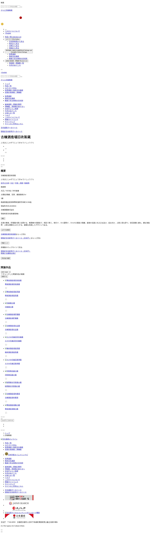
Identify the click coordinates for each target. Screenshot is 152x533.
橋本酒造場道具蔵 (11, 352)
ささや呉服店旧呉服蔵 (13, 341)
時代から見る (14, 44)
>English (8, 33)
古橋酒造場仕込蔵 (11, 329)
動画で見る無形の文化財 (18, 58)
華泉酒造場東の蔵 (11, 409)
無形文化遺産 (14, 56)
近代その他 (5, 183)
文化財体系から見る (16, 41)
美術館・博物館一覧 (16, 63)
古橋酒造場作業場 (11, 397)
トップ (7, 84)
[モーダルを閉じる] (1, 531)
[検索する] (21, 76)
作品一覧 (13, 37)
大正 (12, 183)
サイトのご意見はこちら (14, 124)
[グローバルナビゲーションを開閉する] (1, 69)
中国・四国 (19, 183)
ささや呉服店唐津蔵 (12, 363)
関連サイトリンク (11, 119)
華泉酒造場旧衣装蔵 (12, 284)
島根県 (26, 183)
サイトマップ (10, 122)
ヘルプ (7, 115)
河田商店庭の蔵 (11, 375)
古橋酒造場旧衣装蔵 (8, 234)
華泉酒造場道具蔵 (11, 295)
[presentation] (2, 274)
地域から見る (14, 48)
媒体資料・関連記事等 (13, 104)
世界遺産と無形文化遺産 (19, 51)
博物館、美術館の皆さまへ (15, 106)
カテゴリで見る (12, 39)
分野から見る (14, 46)
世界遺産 (12, 54)
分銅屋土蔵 (9, 307)
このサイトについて (12, 31)
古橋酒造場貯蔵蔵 (11, 318)
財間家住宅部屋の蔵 (12, 386)
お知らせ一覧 (10, 113)
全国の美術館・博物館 (16, 61)
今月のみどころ (15, 65)
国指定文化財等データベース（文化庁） (16, 238)
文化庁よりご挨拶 (11, 109)
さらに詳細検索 (6, 10)
